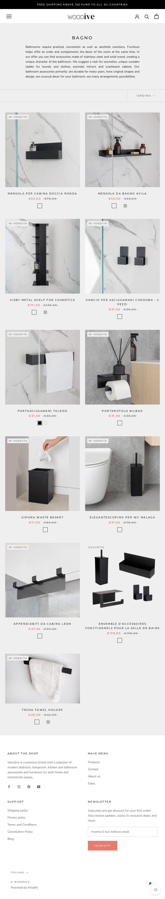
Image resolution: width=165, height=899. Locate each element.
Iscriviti (102, 845)
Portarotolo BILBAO (122, 410)
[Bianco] (45, 206)
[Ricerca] (147, 16)
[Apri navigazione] (9, 16)
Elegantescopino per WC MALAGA (123, 517)
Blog (11, 839)
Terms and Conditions (22, 825)
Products (94, 762)
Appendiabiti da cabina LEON (43, 623)
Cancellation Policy (20, 832)
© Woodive (20, 881)
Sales (91, 783)
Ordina (144, 95)
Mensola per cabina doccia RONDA (42, 193)
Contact (93, 769)
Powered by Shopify (24, 887)
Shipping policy (18, 810)
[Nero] (39, 206)
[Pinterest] (28, 786)
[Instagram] (18, 786)
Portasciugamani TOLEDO (43, 410)
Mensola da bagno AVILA (122, 193)
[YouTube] (38, 786)
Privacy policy (17, 818)
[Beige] (125, 206)
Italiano (17, 872)
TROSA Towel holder (42, 709)
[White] (45, 423)
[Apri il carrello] (156, 16)
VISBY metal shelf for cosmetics (42, 300)
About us (94, 776)
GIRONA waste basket (42, 517)
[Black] (39, 423)
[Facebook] (9, 786)
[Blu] (131, 206)
